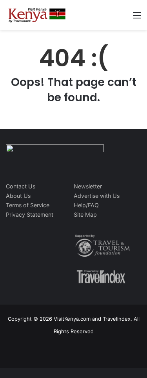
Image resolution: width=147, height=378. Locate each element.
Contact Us (20, 186)
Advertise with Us (97, 195)
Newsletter (88, 186)
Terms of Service (27, 205)
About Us (18, 195)
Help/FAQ (86, 205)
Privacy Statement (29, 214)
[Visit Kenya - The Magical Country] (37, 14)
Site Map (85, 214)
